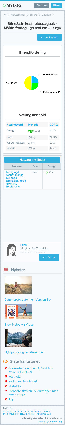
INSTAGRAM (44, 414)
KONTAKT (36, 411)
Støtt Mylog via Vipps (19, 324)
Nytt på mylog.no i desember (24, 352)
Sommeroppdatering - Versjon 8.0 (28, 299)
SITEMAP (7, 411)
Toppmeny (42, 5)
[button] (49, 37)
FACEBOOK (28, 414)
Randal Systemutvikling (50, 422)
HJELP (46, 411)
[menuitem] (5, 15)
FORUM (18, 411)
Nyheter (18, 270)
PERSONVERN (10, 414)
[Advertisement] (32, 216)
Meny (58, 5)
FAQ (27, 411)
